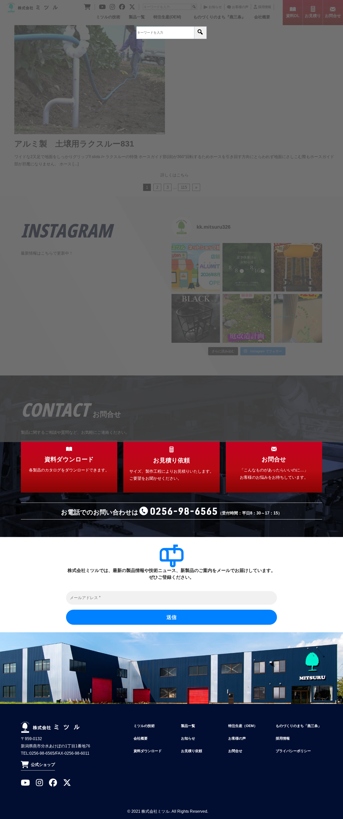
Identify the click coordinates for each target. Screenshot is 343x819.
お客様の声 (237, 738)
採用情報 (283, 738)
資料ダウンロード (148, 751)
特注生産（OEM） (242, 726)
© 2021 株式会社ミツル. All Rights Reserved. (167, 811)
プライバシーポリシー (293, 751)
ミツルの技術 (144, 726)
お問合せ (235, 751)
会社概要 (141, 738)
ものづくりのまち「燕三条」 (298, 726)
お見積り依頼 (191, 751)
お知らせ (188, 738)
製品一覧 (188, 726)
